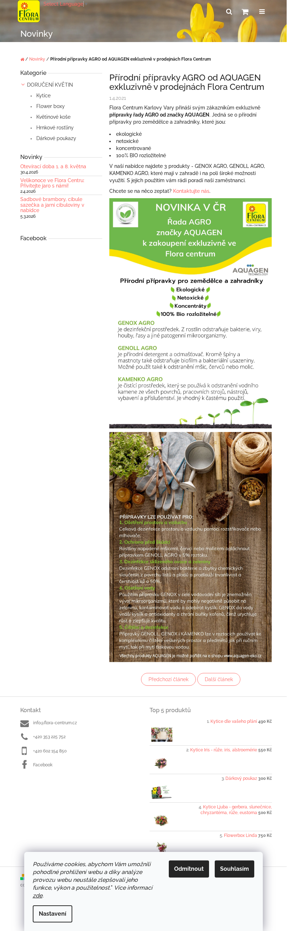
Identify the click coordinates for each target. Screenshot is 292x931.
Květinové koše (53, 117)
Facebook (42, 764)
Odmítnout (189, 868)
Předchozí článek (168, 679)
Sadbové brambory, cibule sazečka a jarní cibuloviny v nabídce (52, 205)
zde (37, 895)
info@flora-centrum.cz (55, 722)
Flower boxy (50, 106)
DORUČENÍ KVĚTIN (50, 85)
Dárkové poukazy (55, 138)
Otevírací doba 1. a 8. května (53, 166)
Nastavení (52, 913)
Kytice (43, 95)
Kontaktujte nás (191, 191)
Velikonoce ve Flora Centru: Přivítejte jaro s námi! (52, 183)
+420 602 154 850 (50, 751)
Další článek (219, 679)
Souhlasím (234, 868)
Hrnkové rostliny (54, 127)
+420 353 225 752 (49, 736)
